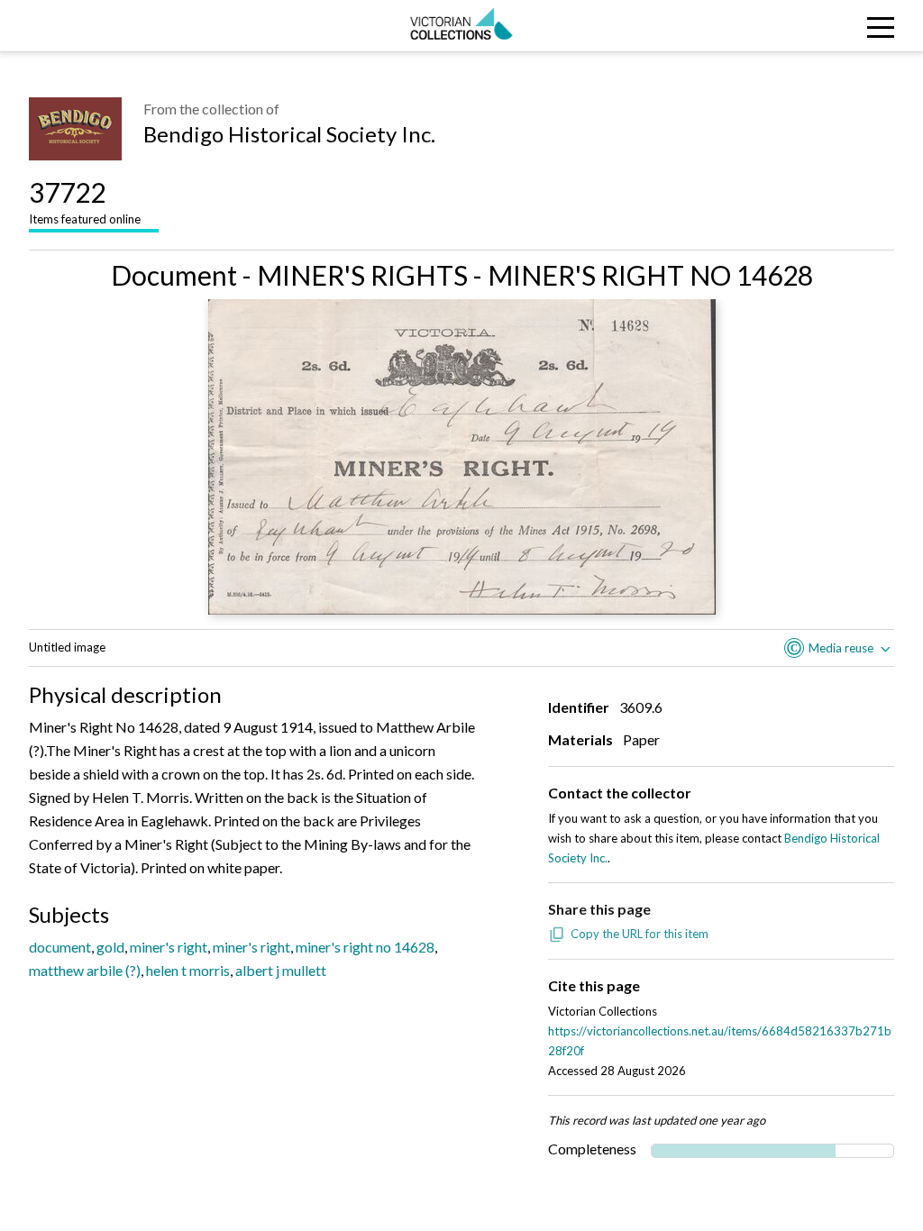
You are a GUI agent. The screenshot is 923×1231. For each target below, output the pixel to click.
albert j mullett (280, 970)
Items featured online (85, 201)
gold (110, 946)
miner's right (168, 946)
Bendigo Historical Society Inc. (289, 134)
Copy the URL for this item (639, 933)
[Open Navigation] (806, 25)
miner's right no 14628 (365, 946)
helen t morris (188, 970)
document (60, 946)
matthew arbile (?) (85, 970)
